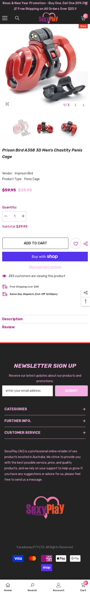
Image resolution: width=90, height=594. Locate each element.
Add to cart (35, 243)
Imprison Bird (24, 173)
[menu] (4, 18)
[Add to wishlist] (75, 243)
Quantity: (9, 207)
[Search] (17, 18)
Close (86, 4)
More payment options (45, 267)
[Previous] (75, 105)
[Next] (83, 105)
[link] (32, 586)
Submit (71, 391)
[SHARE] (84, 243)
